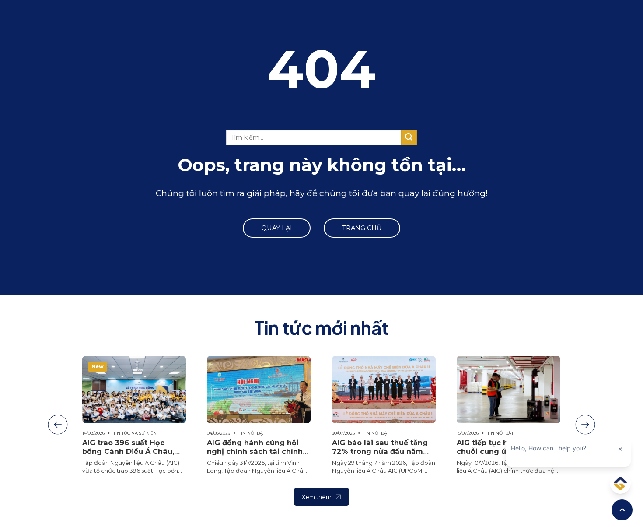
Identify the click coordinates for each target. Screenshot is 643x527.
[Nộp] (409, 137)
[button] (58, 425)
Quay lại (276, 228)
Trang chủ (362, 228)
